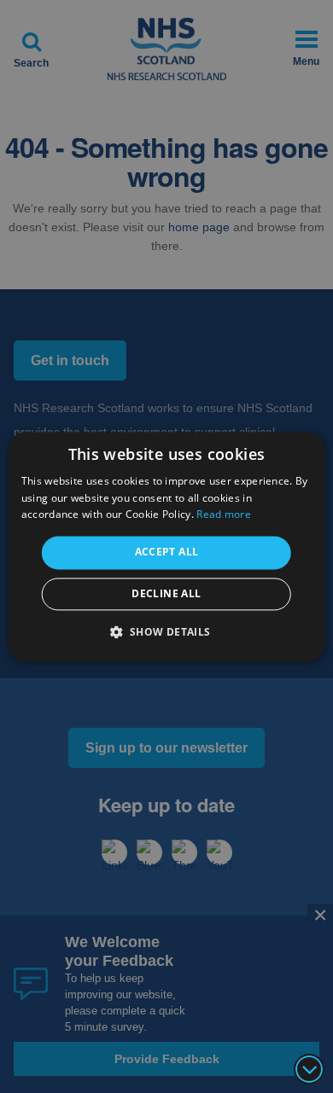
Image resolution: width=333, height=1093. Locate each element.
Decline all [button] (166, 593)
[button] (166, 631)
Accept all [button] (167, 552)
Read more (223, 515)
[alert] (166, 546)
